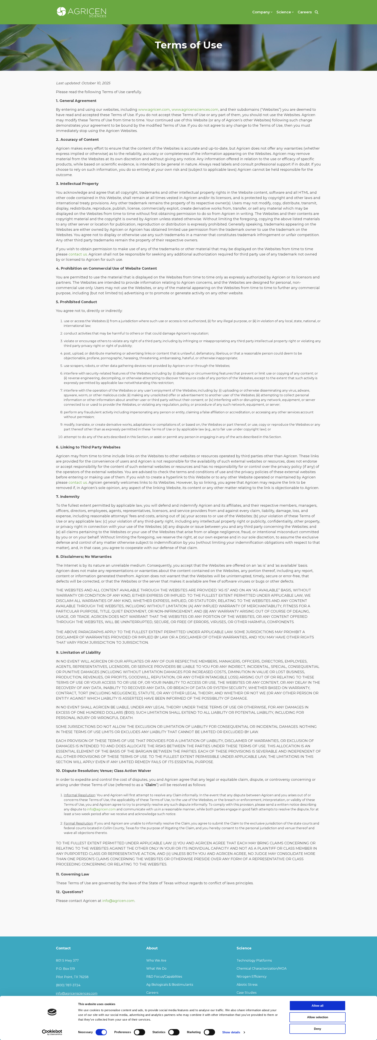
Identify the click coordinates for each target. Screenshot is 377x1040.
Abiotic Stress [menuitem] (247, 984)
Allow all (317, 1005)
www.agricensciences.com (195, 109)
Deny (317, 1028)
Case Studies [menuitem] (246, 993)
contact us (78, 254)
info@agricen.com (101, 809)
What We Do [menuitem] (156, 968)
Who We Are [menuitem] (156, 960)
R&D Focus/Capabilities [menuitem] (164, 976)
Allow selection (317, 1017)
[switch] (139, 1032)
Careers (305, 12)
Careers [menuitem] (152, 993)
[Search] (316, 12)
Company (261, 12)
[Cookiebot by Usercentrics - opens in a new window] (52, 1032)
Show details (231, 1032)
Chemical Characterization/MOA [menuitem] (261, 968)
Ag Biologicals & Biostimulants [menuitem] (169, 984)
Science (283, 12)
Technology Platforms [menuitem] (254, 960)
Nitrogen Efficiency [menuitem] (252, 976)
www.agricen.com (154, 109)
